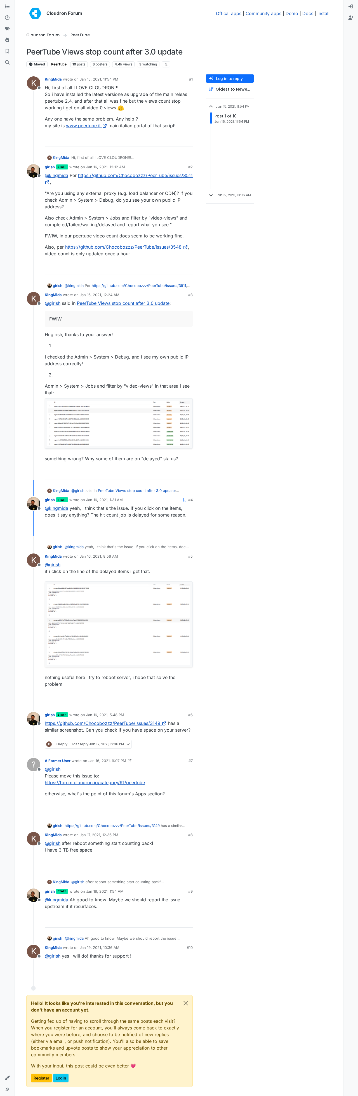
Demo (292, 13)
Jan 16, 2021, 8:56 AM (99, 556)
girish (50, 167)
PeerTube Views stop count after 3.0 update (123, 303)
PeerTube (59, 64)
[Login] (351, 6)
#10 (190, 947)
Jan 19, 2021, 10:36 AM (99, 947)
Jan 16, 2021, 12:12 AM (105, 167)
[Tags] (7, 29)
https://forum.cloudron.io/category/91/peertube (95, 782)
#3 (190, 295)
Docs (307, 13)
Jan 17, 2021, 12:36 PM (99, 835)
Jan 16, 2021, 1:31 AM (104, 500)
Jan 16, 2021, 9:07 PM (107, 760)
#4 (190, 500)
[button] (7, 1078)
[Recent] (7, 17)
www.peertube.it (83, 125)
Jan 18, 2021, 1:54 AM (105, 891)
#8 (190, 835)
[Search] (7, 62)
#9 (190, 891)
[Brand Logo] (35, 13)
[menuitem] (351, 6)
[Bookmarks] (7, 51)
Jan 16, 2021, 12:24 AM (99, 295)
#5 (190, 556)
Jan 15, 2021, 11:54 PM (99, 79)
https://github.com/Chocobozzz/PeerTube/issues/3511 (139, 285)
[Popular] (7, 40)
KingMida (53, 79)
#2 (190, 167)
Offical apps (228, 13)
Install (323, 13)
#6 (190, 715)
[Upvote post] (179, 140)
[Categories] (7, 6)
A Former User (57, 760)
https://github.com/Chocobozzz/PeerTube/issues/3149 (102, 723)
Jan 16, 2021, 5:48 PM (105, 715)
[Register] (351, 17)
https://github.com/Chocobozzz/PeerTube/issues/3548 (123, 247)
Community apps (263, 13)
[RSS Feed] (166, 64)
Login (61, 1078)
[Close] (185, 1003)
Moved (39, 64)
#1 (191, 79)
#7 (191, 760)
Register (41, 1078)
